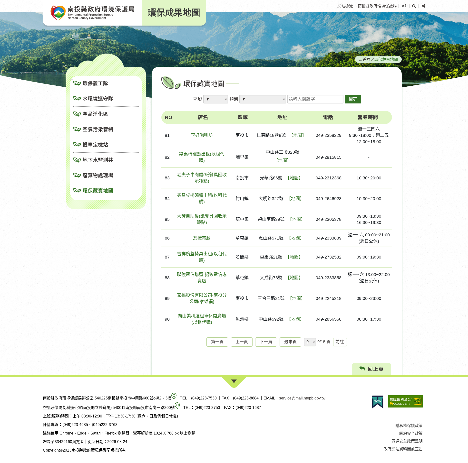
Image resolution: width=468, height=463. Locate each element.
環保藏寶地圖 (98, 191)
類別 (233, 99)
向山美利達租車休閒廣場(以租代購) (202, 319)
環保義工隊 (95, 83)
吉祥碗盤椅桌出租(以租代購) (202, 257)
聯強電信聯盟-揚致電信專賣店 (202, 277)
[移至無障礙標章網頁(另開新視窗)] (405, 402)
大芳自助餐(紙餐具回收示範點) (202, 219)
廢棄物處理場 (98, 175)
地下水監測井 (98, 160)
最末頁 (290, 342)
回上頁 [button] (375, 369)
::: (334, 6)
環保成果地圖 (173, 13)
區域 (197, 99)
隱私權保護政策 (409, 426)
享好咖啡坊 (202, 135)
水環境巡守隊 (98, 99)
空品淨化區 (95, 114)
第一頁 (217, 342)
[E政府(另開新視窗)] (377, 402)
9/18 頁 (324, 342)
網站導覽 (345, 6)
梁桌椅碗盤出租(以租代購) (201, 157)
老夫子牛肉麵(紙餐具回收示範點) (202, 178)
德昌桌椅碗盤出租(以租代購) (202, 198)
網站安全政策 (411, 433)
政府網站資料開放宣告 (403, 449)
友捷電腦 (202, 238)
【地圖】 (297, 135)
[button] (404, 6)
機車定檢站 (95, 145)
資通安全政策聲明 (407, 441)
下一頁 (266, 342)
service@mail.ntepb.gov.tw (302, 398)
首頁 (366, 59)
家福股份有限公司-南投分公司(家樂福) (202, 298)
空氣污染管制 (98, 129)
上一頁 (241, 342)
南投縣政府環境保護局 (377, 6)
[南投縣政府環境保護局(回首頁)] (92, 13)
